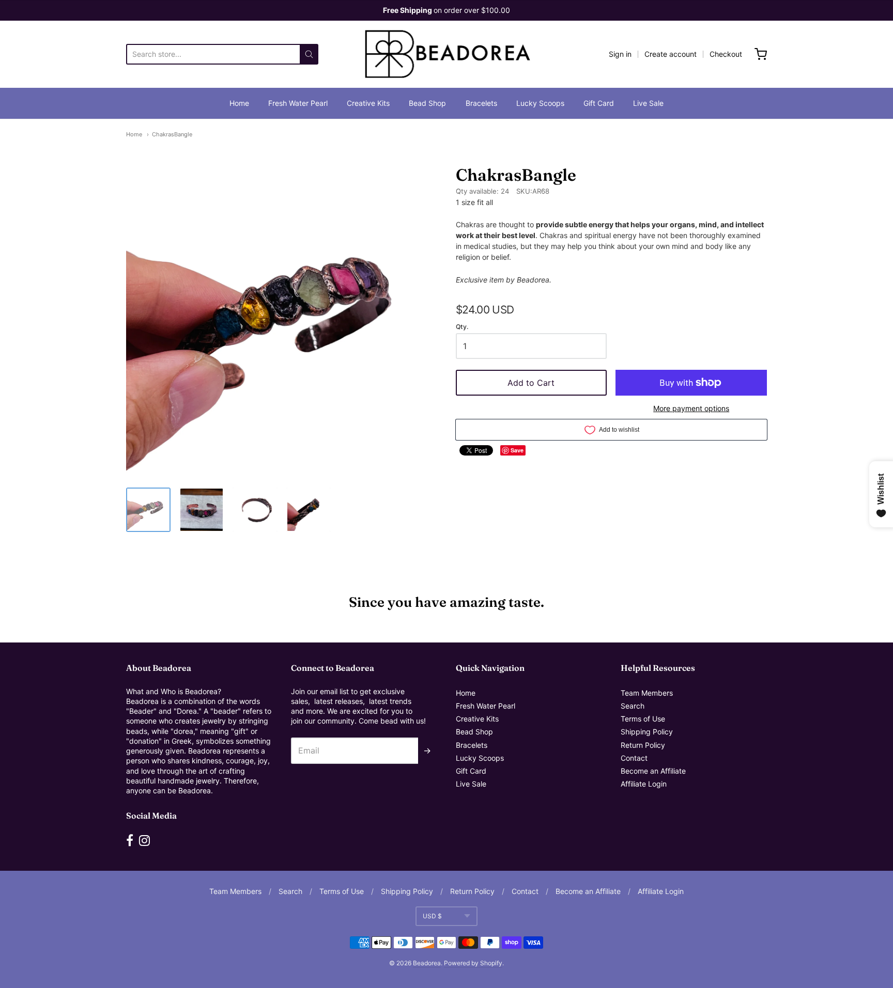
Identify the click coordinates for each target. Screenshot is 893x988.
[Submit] (309, 54)
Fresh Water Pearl (298, 103)
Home (239, 103)
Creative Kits (368, 103)
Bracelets (481, 103)
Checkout (726, 54)
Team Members (647, 692)
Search (632, 705)
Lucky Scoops (540, 103)
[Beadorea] (447, 54)
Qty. (462, 327)
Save (517, 450)
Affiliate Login (644, 783)
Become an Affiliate (653, 770)
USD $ (432, 916)
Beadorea (427, 963)
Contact (634, 758)
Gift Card (598, 103)
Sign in (620, 54)
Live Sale (648, 103)
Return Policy (643, 745)
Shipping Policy (647, 731)
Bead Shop (427, 103)
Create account (670, 54)
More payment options (691, 408)
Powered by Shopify (473, 963)
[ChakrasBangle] (148, 510)
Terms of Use (643, 718)
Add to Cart (531, 383)
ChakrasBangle (172, 134)
